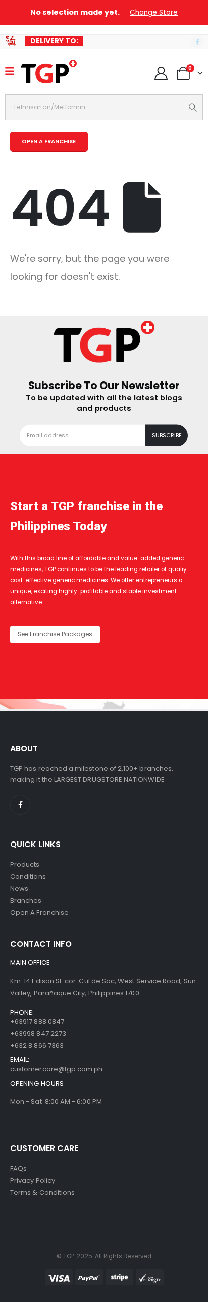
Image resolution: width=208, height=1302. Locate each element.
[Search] (193, 107)
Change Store (154, 12)
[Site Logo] (49, 72)
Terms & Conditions (42, 1192)
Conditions (28, 876)
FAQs (18, 1168)
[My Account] (161, 73)
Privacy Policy (32, 1180)
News (19, 888)
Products (25, 864)
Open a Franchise (39, 912)
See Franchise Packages (55, 634)
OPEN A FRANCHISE (49, 141)
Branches (26, 900)
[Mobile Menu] (13, 71)
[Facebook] (197, 42)
